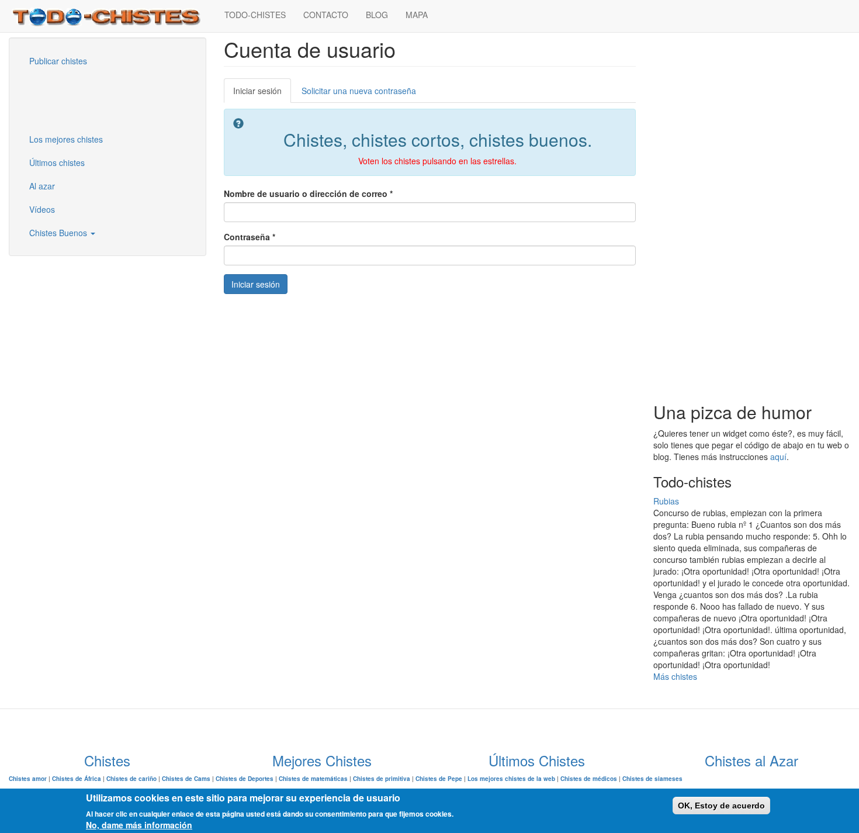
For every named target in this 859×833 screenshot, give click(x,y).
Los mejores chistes (66, 139)
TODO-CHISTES (255, 14)
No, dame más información (139, 825)
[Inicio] (112, 16)
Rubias (666, 501)
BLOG (377, 14)
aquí (778, 456)
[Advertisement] (78, 98)
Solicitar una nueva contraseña (359, 90)
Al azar (42, 186)
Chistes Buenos (59, 233)
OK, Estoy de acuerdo (721, 805)
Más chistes (675, 676)
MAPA (417, 14)
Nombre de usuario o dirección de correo (308, 193)
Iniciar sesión (262, 94)
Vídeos (42, 209)
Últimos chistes (57, 162)
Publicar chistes (58, 61)
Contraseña (249, 237)
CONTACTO (325, 14)
